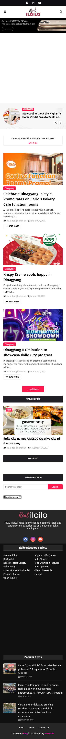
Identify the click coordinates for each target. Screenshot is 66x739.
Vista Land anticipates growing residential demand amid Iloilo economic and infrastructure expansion (35, 710)
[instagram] (33, 3)
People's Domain (11, 574)
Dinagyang (9, 188)
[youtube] (39, 3)
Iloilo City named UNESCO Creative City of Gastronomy (31, 441)
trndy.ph (38, 574)
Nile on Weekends (43, 570)
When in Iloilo (10, 578)
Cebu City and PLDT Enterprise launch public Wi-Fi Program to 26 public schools (39, 669)
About (32, 728)
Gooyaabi (49, 733)
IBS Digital (8, 559)
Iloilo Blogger (41, 559)
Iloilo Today (9, 566)
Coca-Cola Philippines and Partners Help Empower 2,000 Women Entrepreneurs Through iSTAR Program (40, 689)
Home (21, 728)
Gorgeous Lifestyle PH (45, 555)
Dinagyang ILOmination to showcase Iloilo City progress (27, 352)
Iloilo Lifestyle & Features (46, 563)
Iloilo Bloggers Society (14, 563)
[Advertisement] (33, 68)
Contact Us (44, 728)
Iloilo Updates (41, 566)
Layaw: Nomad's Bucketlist (16, 570)
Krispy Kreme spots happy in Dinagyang (27, 277)
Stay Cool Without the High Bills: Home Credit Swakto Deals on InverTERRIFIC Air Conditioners (42, 115)
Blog (25, 733)
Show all (33, 143)
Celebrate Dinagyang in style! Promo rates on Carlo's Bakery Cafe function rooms (29, 199)
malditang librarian (16, 220)
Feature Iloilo (10, 555)
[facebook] (27, 3)
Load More (33, 389)
